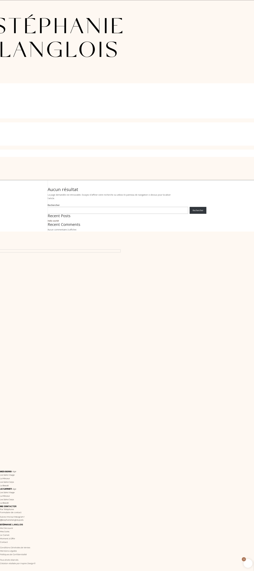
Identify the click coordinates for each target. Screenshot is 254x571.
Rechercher (54, 205)
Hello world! (53, 220)
